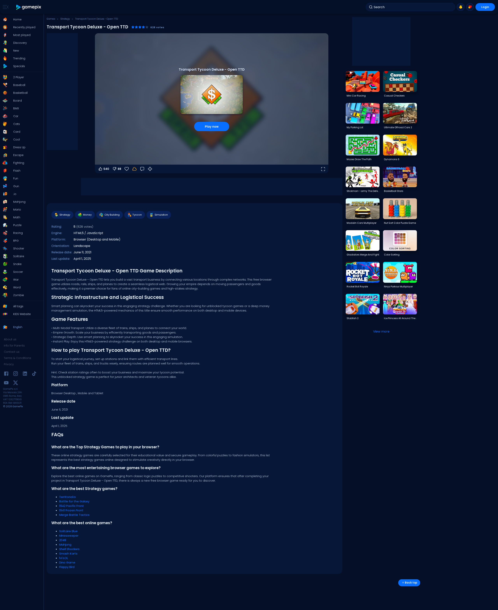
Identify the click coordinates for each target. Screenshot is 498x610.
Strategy (65, 18)
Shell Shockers (69, 549)
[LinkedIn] (25, 374)
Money (87, 215)
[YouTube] (6, 383)
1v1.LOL (63, 558)
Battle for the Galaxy (74, 501)
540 (106, 169)
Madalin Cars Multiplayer (361, 223)
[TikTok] (34, 374)
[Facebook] (6, 374)
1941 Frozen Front (71, 510)
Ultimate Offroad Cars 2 (398, 127)
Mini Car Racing (356, 95)
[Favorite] (470, 7)
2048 (62, 540)
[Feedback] (142, 169)
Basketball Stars (393, 191)
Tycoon (137, 215)
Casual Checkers (394, 95)
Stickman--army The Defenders (363, 191)
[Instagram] (15, 374)
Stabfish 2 (353, 318)
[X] (15, 383)
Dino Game (67, 562)
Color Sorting (392, 254)
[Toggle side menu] (5, 7)
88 (119, 169)
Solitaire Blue (68, 531)
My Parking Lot (355, 127)
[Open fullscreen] (323, 169)
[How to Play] (150, 169)
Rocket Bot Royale (357, 286)
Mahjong (65, 544)
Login (485, 7)
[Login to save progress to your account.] (134, 169)
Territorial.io (67, 497)
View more (381, 331)
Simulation (161, 215)
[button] (20, 19)
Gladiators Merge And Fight (363, 254)
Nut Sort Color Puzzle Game (400, 223)
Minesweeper (68, 536)
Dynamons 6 (391, 159)
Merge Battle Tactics (74, 515)
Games (51, 18)
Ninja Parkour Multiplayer (398, 286)
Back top (411, 583)
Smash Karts (68, 553)
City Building (112, 215)
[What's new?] (461, 7)
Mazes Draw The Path (359, 159)
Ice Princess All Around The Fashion (400, 318)
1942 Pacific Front (71, 506)
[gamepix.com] (28, 7)
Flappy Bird (67, 567)
